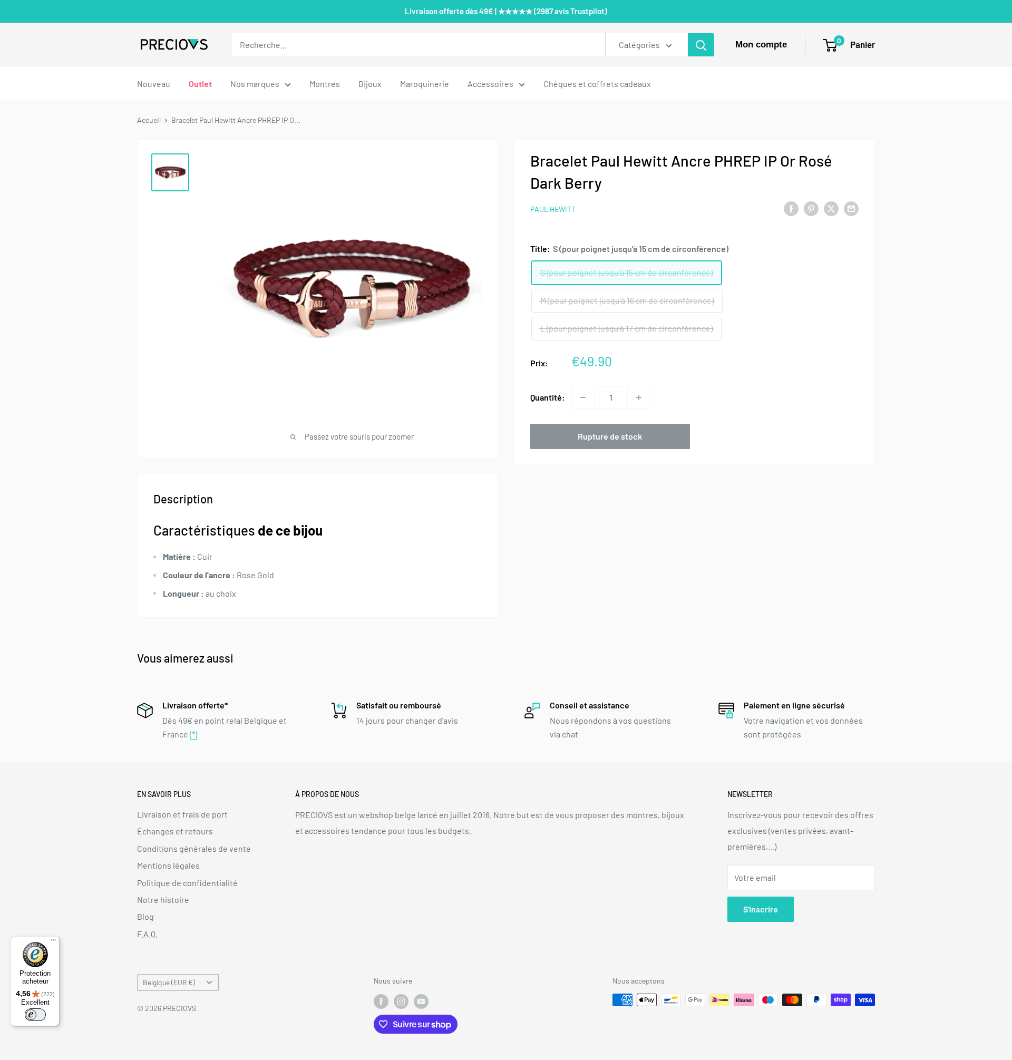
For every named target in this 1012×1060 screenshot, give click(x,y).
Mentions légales (168, 865)
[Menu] (53, 942)
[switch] (35, 1014)
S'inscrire (760, 909)
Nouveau (153, 84)
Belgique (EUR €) (169, 982)
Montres (324, 84)
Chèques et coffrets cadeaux (597, 84)
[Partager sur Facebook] (791, 208)
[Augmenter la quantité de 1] (639, 397)
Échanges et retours (175, 831)
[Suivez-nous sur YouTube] (421, 1001)
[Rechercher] (701, 44)
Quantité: (547, 397)
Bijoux (370, 84)
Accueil (149, 119)
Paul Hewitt (553, 209)
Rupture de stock (610, 436)
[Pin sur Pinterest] (811, 208)
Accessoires (490, 84)
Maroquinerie (424, 84)
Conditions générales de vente (194, 848)
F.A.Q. (147, 934)
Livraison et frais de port (182, 814)
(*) (193, 734)
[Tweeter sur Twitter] (831, 208)
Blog (145, 916)
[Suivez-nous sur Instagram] (401, 1001)
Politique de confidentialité (187, 883)
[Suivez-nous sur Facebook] (381, 1001)
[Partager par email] (851, 208)
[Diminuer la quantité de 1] (583, 397)
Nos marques (254, 84)
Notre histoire (163, 899)
